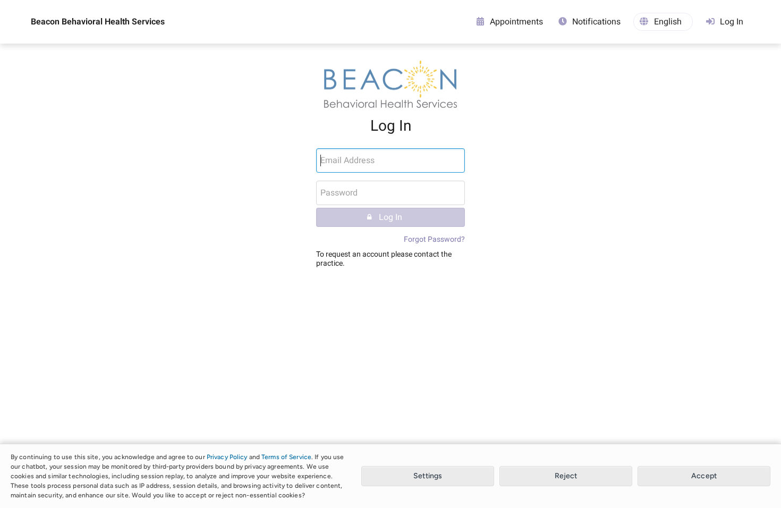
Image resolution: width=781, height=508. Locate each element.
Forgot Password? (434, 239)
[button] (663, 22)
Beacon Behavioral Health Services (98, 22)
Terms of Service (286, 457)
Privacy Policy (227, 457)
